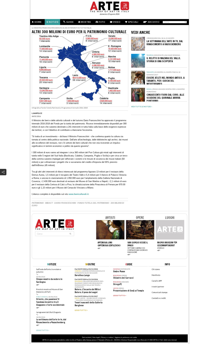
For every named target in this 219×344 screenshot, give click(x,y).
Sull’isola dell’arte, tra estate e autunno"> (49, 275)
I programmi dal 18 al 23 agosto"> (51, 317)
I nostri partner (158, 287)
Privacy (103, 337)
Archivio (154, 22)
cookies (110, 337)
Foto (102, 22)
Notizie (54, 22)
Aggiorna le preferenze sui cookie (126, 337)
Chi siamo (156, 269)
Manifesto (156, 275)
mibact (49, 203)
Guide (70, 22)
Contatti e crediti (159, 298)
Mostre (86, 22)
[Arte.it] (109, 6)
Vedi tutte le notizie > (141, 107)
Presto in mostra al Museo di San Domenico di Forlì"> (50, 297)
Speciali (133, 22)
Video (116, 22)
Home (38, 22)
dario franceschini (65, 203)
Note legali (96, 337)
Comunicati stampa (159, 292)
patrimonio (38, 203)
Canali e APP (157, 281)
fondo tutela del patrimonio (93, 203)
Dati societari (86, 337)
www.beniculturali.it (78, 194)
